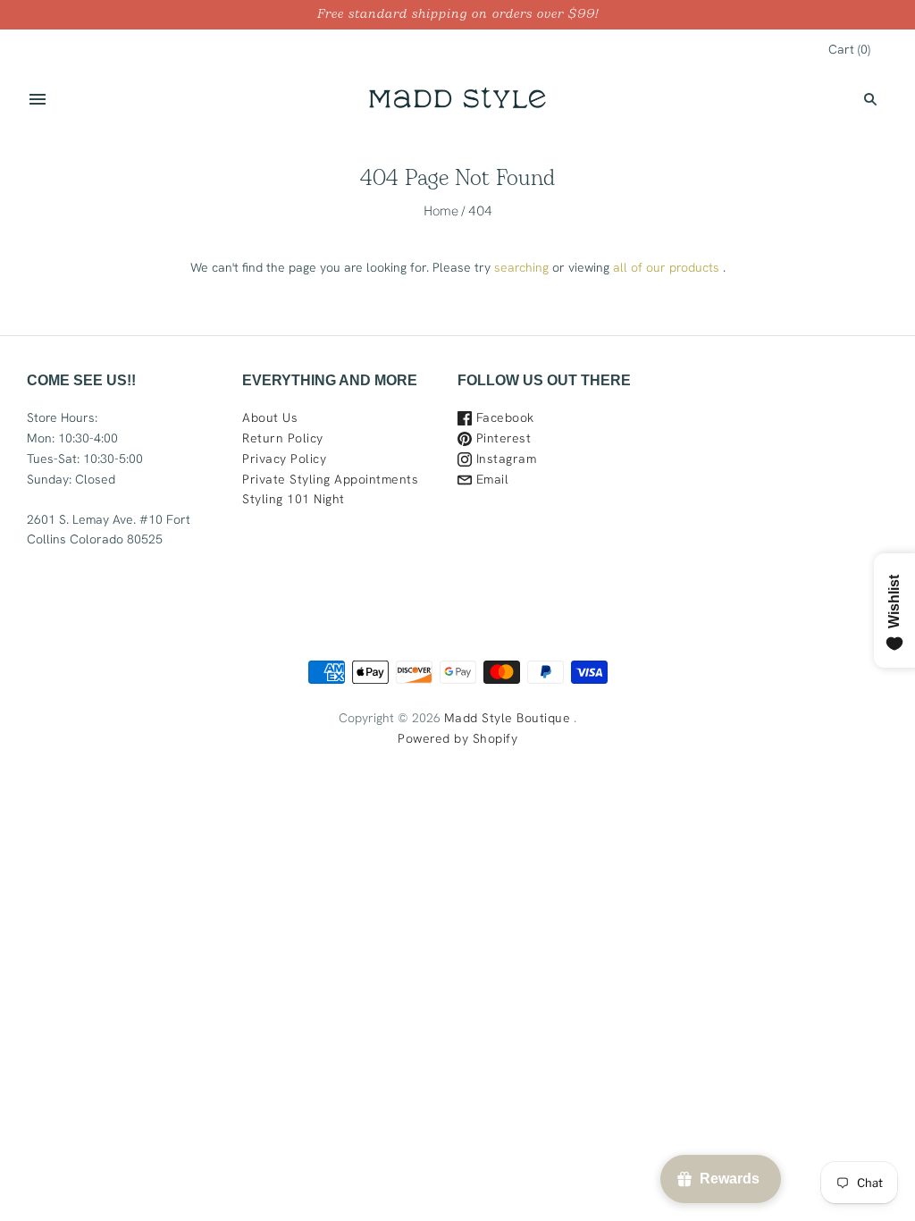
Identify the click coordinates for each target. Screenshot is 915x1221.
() (849, 49)
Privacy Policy (284, 459)
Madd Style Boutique (507, 718)
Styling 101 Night (293, 499)
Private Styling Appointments (330, 479)
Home (441, 210)
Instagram (504, 459)
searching (521, 267)
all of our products (666, 267)
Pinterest (501, 438)
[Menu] (37, 99)
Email (490, 479)
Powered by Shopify (457, 738)
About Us (270, 417)
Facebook (503, 417)
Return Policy (282, 438)
